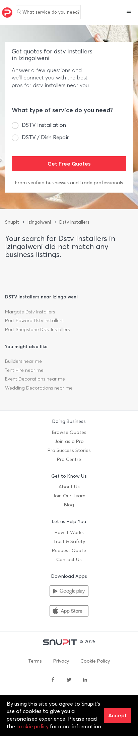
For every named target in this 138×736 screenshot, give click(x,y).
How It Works (69, 532)
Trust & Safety (69, 541)
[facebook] (53, 680)
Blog (69, 505)
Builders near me (23, 361)
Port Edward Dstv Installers (34, 320)
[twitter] (69, 680)
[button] (128, 12)
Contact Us (69, 559)
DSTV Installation (44, 125)
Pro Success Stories (69, 450)
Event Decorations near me (35, 379)
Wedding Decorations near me (39, 388)
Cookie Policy (95, 661)
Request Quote (69, 550)
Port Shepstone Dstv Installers (37, 329)
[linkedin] (85, 680)
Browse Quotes (69, 432)
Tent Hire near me (24, 370)
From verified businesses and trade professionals (69, 183)
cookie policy (32, 726)
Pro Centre (69, 459)
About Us (69, 487)
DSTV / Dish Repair (45, 137)
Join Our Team (69, 496)
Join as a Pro (69, 441)
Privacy (61, 661)
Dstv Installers (74, 222)
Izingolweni (39, 222)
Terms (35, 661)
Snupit (12, 222)
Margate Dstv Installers (30, 312)
